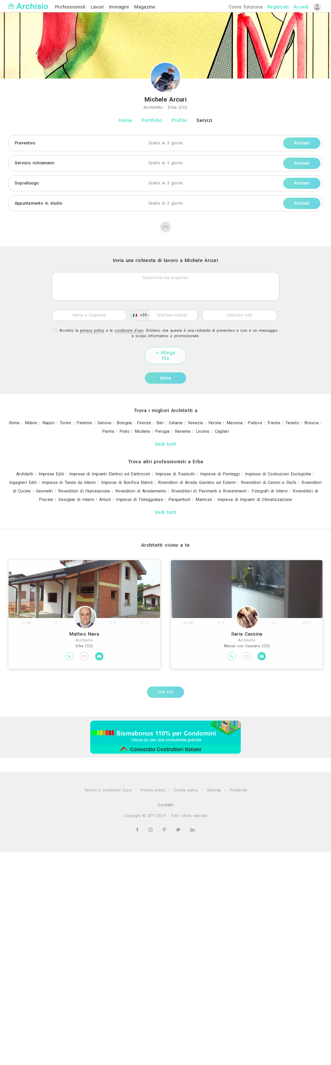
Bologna (124, 422)
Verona (214, 422)
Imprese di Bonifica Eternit (127, 482)
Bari (160, 422)
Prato (124, 431)
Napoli (48, 422)
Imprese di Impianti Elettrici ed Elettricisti (109, 474)
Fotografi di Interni (270, 491)
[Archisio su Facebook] (138, 829)
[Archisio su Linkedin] (192, 829)
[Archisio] (28, 3)
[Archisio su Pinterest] (165, 829)
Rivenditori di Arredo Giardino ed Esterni (197, 482)
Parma (108, 431)
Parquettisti (179, 499)
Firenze (144, 422)
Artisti (105, 499)
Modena (142, 431)
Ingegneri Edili (23, 482)
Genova (104, 422)
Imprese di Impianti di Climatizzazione (254, 499)
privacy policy (92, 330)
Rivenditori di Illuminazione (84, 491)
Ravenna (183, 431)
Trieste (273, 422)
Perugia (162, 431)
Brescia (311, 422)
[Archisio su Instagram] (151, 829)
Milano (31, 422)
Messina (235, 422)
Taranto (292, 422)
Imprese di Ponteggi (220, 474)
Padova (255, 422)
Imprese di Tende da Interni (69, 482)
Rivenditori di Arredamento (140, 491)
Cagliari (222, 431)
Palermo (84, 422)
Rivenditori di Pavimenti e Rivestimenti (208, 491)
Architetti (24, 474)
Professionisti (71, 7)
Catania (176, 422)
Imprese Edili (51, 474)
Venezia (195, 422)
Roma (14, 422)
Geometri (44, 491)
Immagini (120, 7)
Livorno (203, 431)
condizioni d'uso (129, 330)
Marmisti (203, 499)
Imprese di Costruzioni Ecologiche (278, 474)
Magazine (144, 7)
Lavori (98, 7)
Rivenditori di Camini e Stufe (269, 482)
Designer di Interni (76, 499)
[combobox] (140, 315)
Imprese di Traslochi (175, 474)
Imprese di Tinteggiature (139, 499)
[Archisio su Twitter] (179, 829)
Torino (65, 422)
